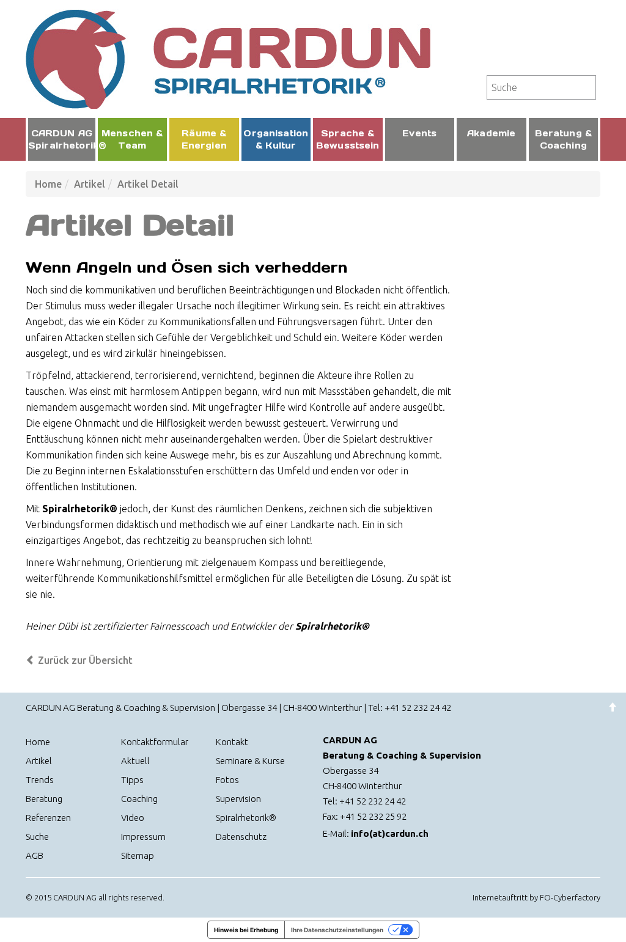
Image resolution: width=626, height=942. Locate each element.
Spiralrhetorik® (246, 817)
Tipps (132, 780)
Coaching (139, 798)
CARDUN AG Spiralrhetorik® (61, 139)
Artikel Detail (148, 184)
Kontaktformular (154, 742)
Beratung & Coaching (563, 139)
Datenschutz (241, 836)
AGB (34, 855)
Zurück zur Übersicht (84, 660)
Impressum (143, 836)
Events (419, 133)
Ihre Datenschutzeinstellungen (337, 929)
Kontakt (232, 742)
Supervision (238, 798)
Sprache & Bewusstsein (348, 139)
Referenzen (48, 817)
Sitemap (137, 855)
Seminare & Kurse (250, 761)
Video (132, 817)
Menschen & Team (132, 139)
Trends (40, 780)
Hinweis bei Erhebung (246, 929)
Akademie (491, 133)
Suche (37, 836)
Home (48, 184)
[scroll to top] (612, 707)
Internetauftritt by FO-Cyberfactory (536, 897)
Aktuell (135, 761)
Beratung (44, 798)
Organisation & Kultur (275, 139)
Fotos (227, 780)
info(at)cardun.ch (390, 833)
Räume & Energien (204, 139)
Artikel (89, 184)
